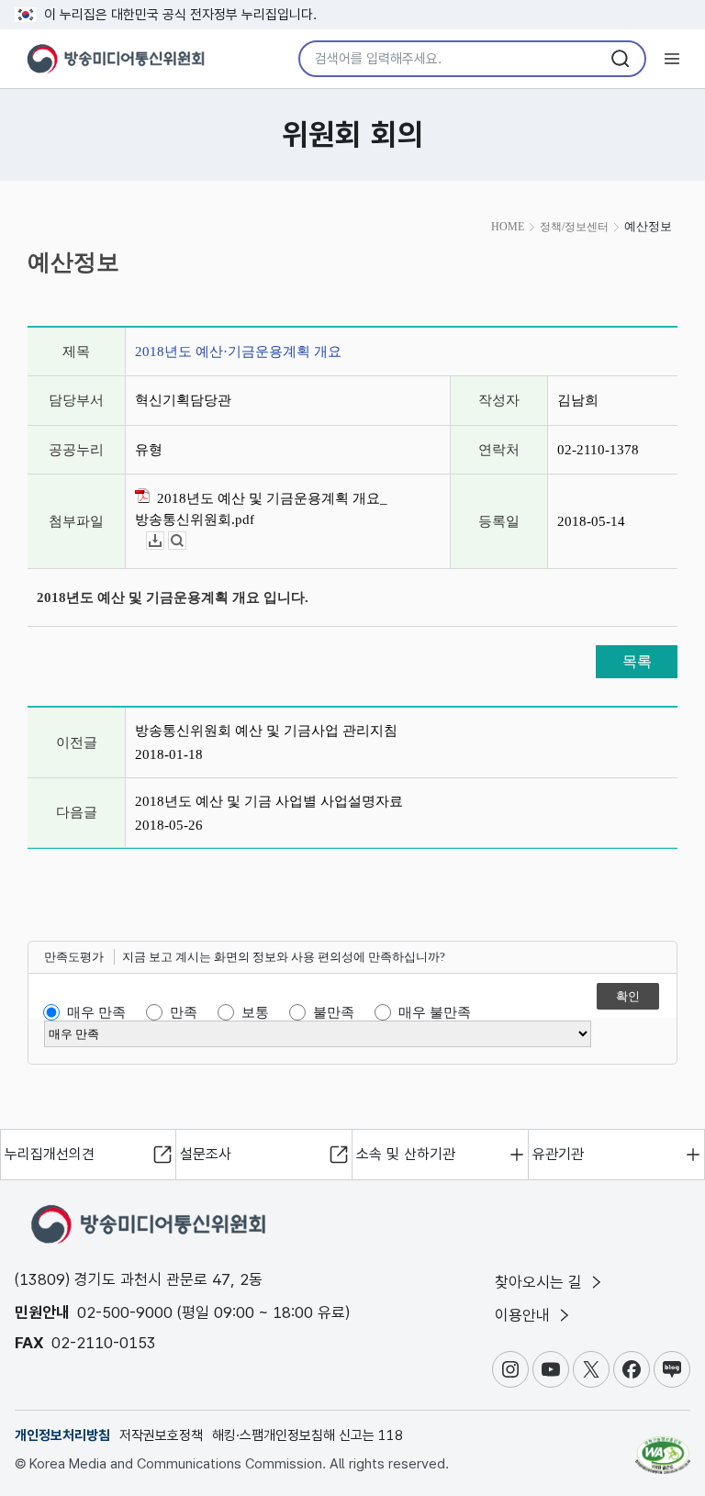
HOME (507, 226)
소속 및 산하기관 (405, 1154)
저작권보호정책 (161, 1435)
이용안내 (524, 1315)
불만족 (333, 1012)
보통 (255, 1012)
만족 (183, 1012)
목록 (637, 661)
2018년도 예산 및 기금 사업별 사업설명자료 (269, 801)
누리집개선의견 (50, 1154)
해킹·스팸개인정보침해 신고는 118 (307, 1435)
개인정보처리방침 (62, 1435)
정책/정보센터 (574, 226)
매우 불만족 (434, 1012)
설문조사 (205, 1154)
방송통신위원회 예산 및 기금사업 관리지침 (266, 730)
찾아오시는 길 (541, 1282)
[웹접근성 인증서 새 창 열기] (662, 1447)
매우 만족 (96, 1012)
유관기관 (558, 1154)
